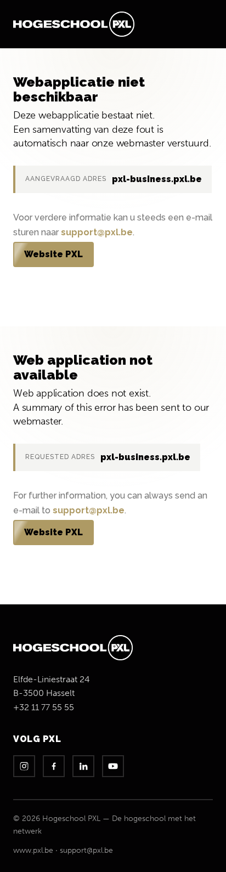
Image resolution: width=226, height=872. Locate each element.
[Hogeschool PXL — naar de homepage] (73, 24)
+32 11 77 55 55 (43, 707)
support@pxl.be (97, 232)
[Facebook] (54, 766)
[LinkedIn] (83, 766)
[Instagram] (24, 766)
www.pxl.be (33, 850)
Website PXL (53, 254)
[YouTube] (113, 766)
